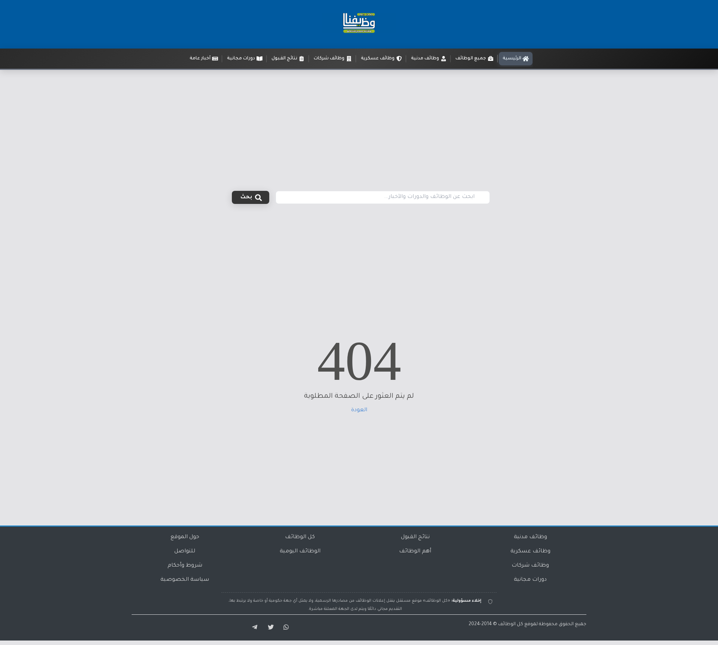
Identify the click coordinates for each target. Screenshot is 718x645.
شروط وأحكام (185, 566)
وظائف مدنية (530, 537)
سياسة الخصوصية (184, 580)
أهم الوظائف (415, 552)
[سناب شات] (285, 627)
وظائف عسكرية (530, 552)
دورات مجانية (530, 580)
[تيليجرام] (252, 627)
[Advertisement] (359, 126)
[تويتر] (268, 627)
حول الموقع (185, 537)
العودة (359, 410)
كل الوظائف (300, 537)
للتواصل (184, 552)
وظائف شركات (530, 566)
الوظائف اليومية (300, 552)
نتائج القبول (415, 537)
